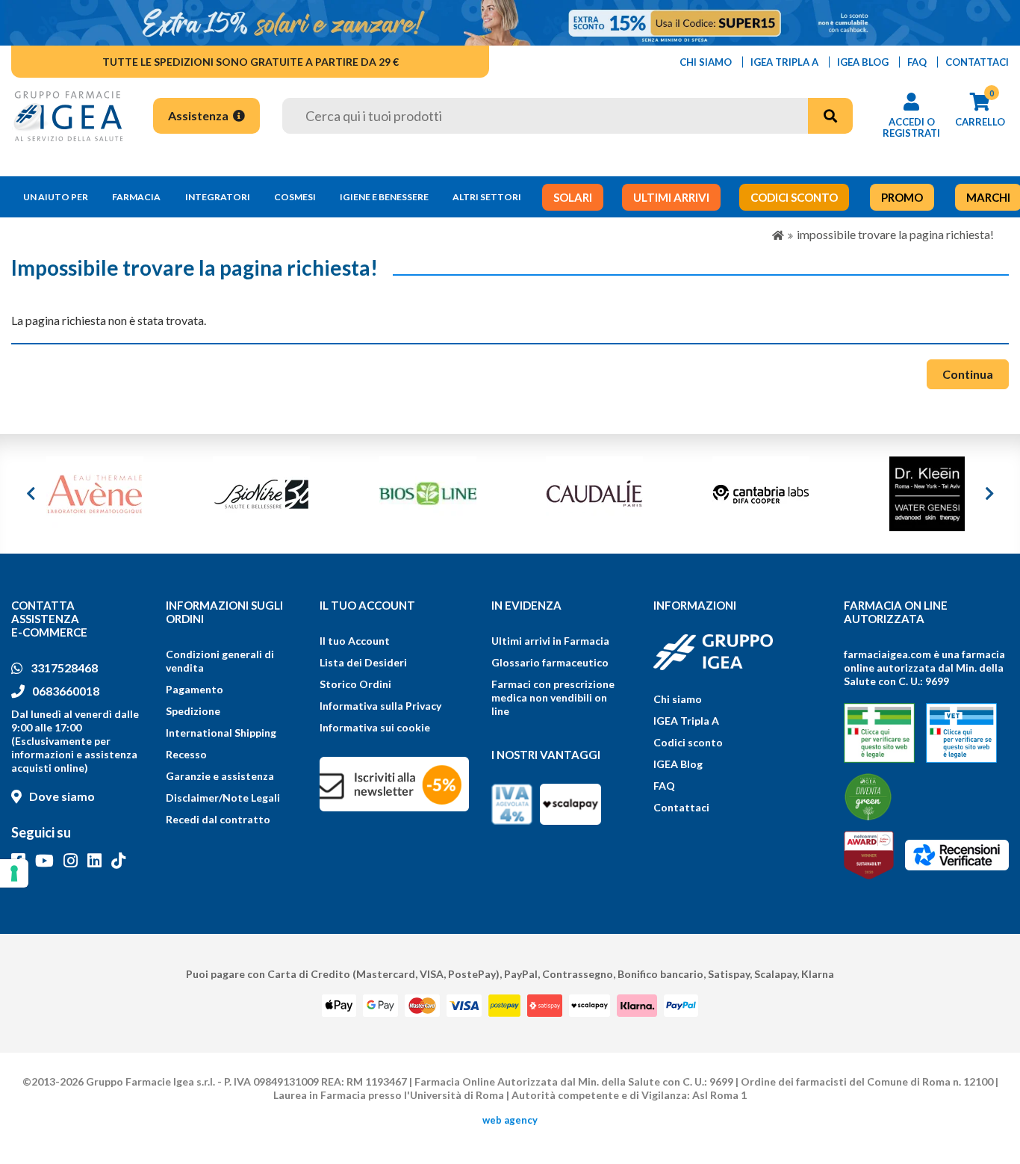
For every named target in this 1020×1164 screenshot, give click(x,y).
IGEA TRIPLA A (784, 62)
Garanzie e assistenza (220, 776)
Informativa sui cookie (375, 727)
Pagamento (194, 689)
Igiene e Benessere (384, 196)
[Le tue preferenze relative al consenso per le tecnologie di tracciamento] (14, 873)
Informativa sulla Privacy (380, 705)
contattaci (977, 62)
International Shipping (221, 732)
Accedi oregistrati (911, 127)
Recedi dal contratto (218, 819)
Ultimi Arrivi (671, 197)
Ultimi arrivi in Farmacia (550, 640)
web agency (510, 1120)
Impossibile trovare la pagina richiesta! (895, 234)
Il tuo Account (355, 640)
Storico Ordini (355, 684)
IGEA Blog (678, 764)
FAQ (664, 785)
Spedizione (193, 711)
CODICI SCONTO (794, 197)
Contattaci (681, 807)
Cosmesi (295, 196)
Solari (572, 197)
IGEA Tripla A (686, 720)
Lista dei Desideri (363, 662)
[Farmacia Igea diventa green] (868, 797)
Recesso (186, 754)
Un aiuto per (55, 196)
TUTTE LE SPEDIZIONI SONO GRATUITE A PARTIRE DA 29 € (250, 61)
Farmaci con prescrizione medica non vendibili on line (553, 697)
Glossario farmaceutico (550, 662)
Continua (967, 374)
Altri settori (487, 196)
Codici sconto (688, 742)
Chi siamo (677, 699)
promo (902, 197)
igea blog (863, 62)
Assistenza (199, 115)
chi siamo (706, 62)
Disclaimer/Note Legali (223, 797)
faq (917, 62)
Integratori (217, 196)
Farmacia (136, 196)
